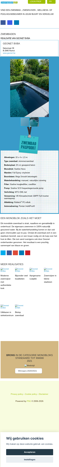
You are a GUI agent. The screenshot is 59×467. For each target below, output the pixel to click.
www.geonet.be (9, 53)
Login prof (36, 1)
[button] (56, 88)
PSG (29, 401)
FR (50, 1)
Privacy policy (17, 394)
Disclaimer (43, 394)
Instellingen (29, 459)
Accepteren (29, 452)
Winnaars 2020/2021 (28, 371)
